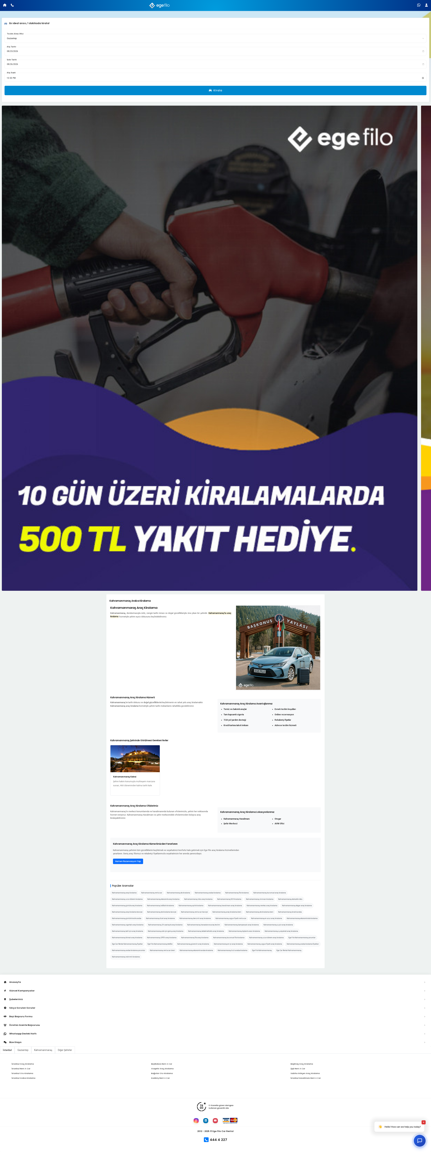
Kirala (217, 90)
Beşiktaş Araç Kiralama (302, 1064)
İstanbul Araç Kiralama (23, 1064)
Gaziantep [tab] (23, 1050)
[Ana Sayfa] (4, 5)
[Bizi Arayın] (12, 5)
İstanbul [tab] (7, 1050)
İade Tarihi (12, 60)
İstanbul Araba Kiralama (23, 1078)
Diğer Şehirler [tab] (65, 1050)
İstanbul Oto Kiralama (22, 1073)
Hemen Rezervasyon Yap (128, 861)
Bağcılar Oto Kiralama (162, 1073)
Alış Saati (11, 73)
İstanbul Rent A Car (21, 1068)
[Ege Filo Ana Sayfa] (160, 5)
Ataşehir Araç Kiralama (162, 1068)
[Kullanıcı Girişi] (427, 5)
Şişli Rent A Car (298, 1068)
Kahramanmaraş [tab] (43, 1050)
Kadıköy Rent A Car (160, 1078)
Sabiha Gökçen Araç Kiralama (305, 1073)
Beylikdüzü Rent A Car (161, 1064)
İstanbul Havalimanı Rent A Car (306, 1078)
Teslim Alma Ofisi (15, 34)
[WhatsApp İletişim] (419, 5)
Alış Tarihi (11, 47)
